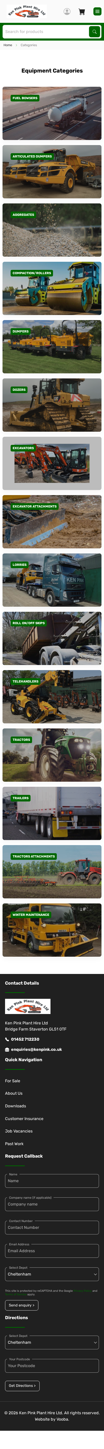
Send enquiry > (21, 1305)
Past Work (14, 1143)
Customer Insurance (24, 1118)
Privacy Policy (82, 1291)
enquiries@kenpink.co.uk (36, 1049)
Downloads (15, 1106)
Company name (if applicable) (30, 1197)
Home (8, 45)
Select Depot (18, 1267)
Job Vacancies (19, 1131)
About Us (13, 1093)
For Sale (12, 1080)
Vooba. (63, 1419)
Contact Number (21, 1221)
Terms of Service (16, 1294)
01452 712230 (25, 1039)
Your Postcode (19, 1359)
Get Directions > (22, 1386)
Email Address (19, 1244)
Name (13, 1174)
